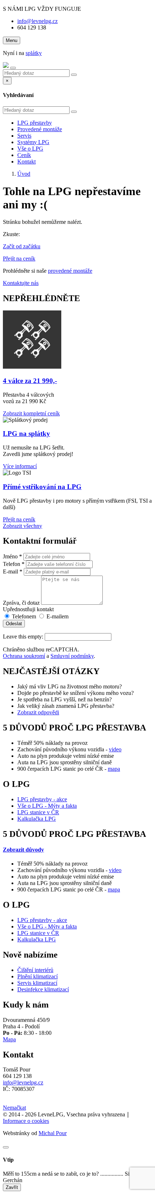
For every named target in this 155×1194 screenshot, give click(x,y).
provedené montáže (70, 271)
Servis (24, 136)
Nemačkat (14, 1108)
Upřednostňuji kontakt (28, 609)
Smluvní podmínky (72, 656)
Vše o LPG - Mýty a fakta (47, 806)
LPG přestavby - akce (42, 799)
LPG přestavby (34, 123)
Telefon (14, 564)
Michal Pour (53, 1133)
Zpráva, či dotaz (21, 603)
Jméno (12, 556)
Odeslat (14, 623)
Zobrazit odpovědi (38, 712)
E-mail (12, 571)
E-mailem (56, 616)
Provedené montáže (39, 129)
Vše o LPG (30, 149)
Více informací (20, 466)
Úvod (23, 174)
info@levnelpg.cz (37, 21)
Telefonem (23, 616)
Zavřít (12, 1187)
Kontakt (26, 161)
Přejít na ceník (19, 258)
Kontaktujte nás (21, 283)
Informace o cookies (26, 1121)
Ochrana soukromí (24, 656)
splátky (34, 53)
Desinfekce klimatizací (43, 989)
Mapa (9, 1039)
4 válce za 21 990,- (30, 380)
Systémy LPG (33, 142)
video (115, 749)
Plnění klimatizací (37, 976)
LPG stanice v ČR (38, 812)
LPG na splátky (26, 433)
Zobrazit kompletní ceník (31, 413)
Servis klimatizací (37, 983)
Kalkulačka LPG (36, 819)
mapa (114, 769)
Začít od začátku (21, 246)
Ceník (24, 155)
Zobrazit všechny (22, 526)
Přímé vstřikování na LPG (42, 486)
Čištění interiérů (35, 970)
